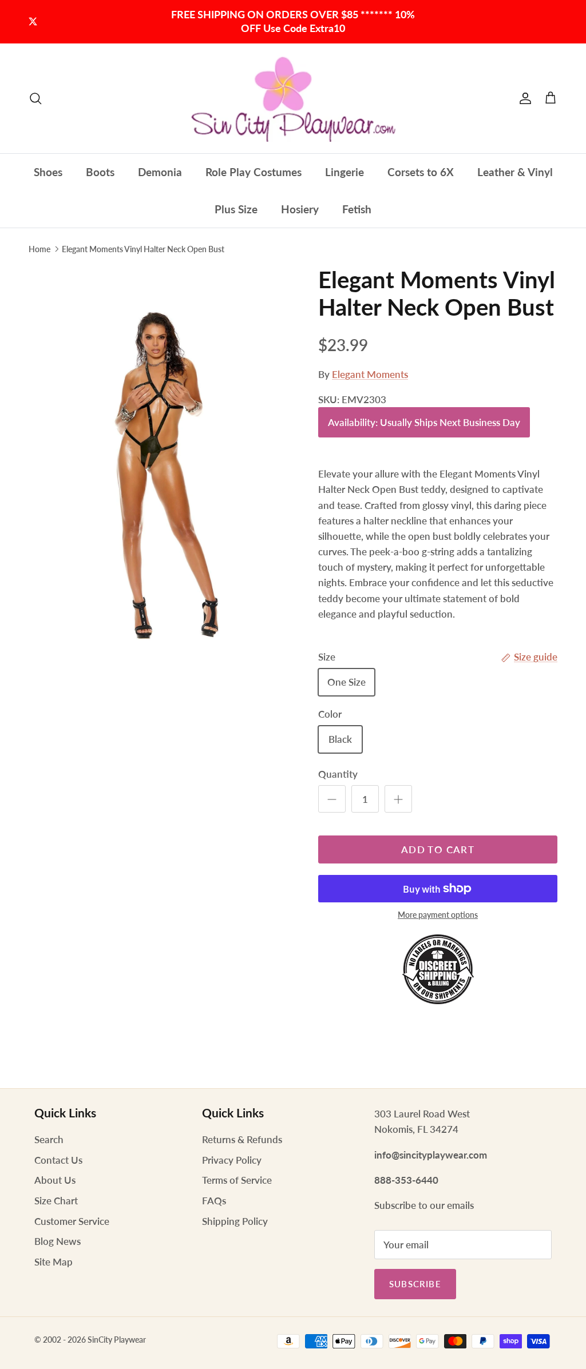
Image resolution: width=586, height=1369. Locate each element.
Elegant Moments (370, 374)
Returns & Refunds (242, 1139)
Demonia (160, 171)
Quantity (338, 774)
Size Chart (56, 1201)
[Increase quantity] (398, 799)
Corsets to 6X (420, 171)
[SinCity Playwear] (293, 98)
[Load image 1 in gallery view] (161, 464)
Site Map (53, 1262)
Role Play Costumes (253, 171)
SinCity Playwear (117, 1339)
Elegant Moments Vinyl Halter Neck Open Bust (143, 249)
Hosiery (300, 209)
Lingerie (344, 171)
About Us (55, 1180)
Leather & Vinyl (515, 171)
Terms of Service (237, 1180)
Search (49, 1139)
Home (39, 249)
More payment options (438, 915)
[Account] (523, 98)
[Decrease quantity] (332, 799)
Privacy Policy (232, 1160)
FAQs (214, 1201)
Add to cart (437, 849)
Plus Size (236, 209)
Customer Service (71, 1221)
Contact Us (58, 1160)
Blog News (57, 1241)
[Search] (35, 98)
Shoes (48, 171)
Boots (100, 171)
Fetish (356, 209)
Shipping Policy (235, 1221)
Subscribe (415, 1284)
